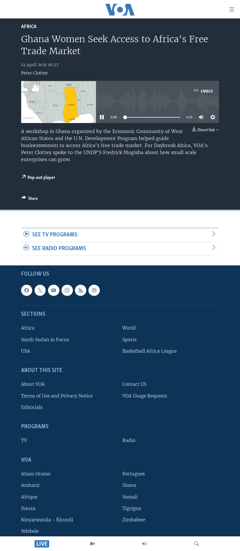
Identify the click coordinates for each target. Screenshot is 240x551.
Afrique (29, 496)
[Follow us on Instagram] (67, 290)
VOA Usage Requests (144, 395)
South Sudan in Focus (45, 339)
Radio (128, 440)
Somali (130, 496)
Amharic (30, 485)
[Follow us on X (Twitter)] (40, 290)
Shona (129, 485)
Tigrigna (131, 508)
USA (25, 351)
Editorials (32, 407)
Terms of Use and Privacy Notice (56, 395)
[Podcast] (94, 290)
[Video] (92, 543)
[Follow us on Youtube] (53, 290)
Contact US (134, 384)
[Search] (196, 543)
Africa (29, 26)
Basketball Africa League (149, 351)
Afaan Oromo (35, 474)
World (129, 328)
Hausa (28, 508)
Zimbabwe (133, 520)
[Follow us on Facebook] (26, 290)
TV (24, 440)
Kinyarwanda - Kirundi (47, 520)
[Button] (29, 199)
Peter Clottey (34, 73)
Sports (129, 339)
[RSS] (80, 290)
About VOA (33, 384)
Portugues (133, 474)
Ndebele (30, 531)
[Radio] (144, 543)
